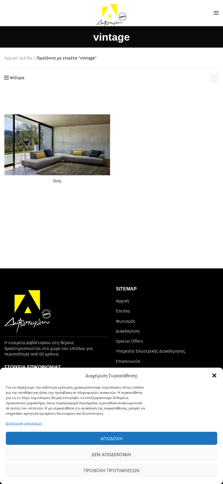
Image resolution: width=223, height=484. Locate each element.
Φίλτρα (17, 78)
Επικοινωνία (128, 361)
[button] (214, 375)
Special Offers (129, 341)
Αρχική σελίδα (18, 58)
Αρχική (122, 301)
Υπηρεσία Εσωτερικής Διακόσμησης (150, 351)
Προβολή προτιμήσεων (112, 470)
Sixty (57, 180)
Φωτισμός (125, 321)
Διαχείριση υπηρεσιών (24, 423)
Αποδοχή (111, 438)
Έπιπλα (123, 311)
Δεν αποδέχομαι (111, 454)
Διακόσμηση (128, 331)
